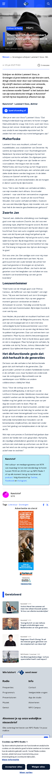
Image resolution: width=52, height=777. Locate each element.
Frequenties (8, 688)
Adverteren (34, 703)
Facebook (9, 481)
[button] (3, 4)
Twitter (34, 477)
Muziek (6, 703)
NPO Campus (35, 708)
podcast (9, 477)
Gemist (6, 708)
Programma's (9, 693)
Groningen (23, 505)
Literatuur (13, 505)
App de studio (35, 698)
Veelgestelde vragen (38, 693)
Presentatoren (9, 698)
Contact (32, 688)
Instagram (22, 481)
